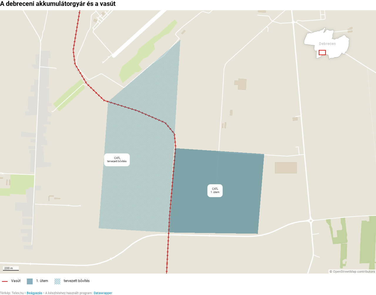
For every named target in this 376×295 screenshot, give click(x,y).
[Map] (188, 142)
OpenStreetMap (344, 272)
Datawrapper (103, 293)
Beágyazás (34, 293)
